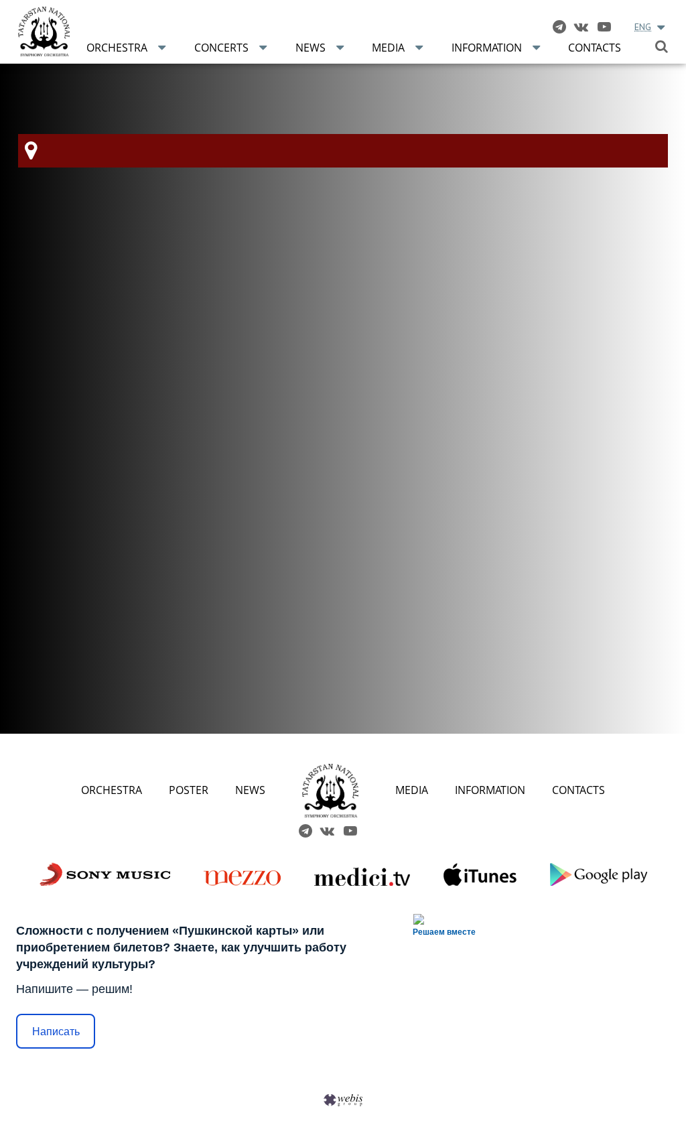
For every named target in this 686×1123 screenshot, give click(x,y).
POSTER (188, 790)
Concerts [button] (221, 47)
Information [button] (487, 47)
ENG (642, 27)
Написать (56, 1031)
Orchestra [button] (116, 47)
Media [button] (388, 47)
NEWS (250, 790)
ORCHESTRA (111, 790)
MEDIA (411, 790)
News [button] (310, 47)
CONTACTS (578, 790)
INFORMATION (490, 790)
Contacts (594, 47)
